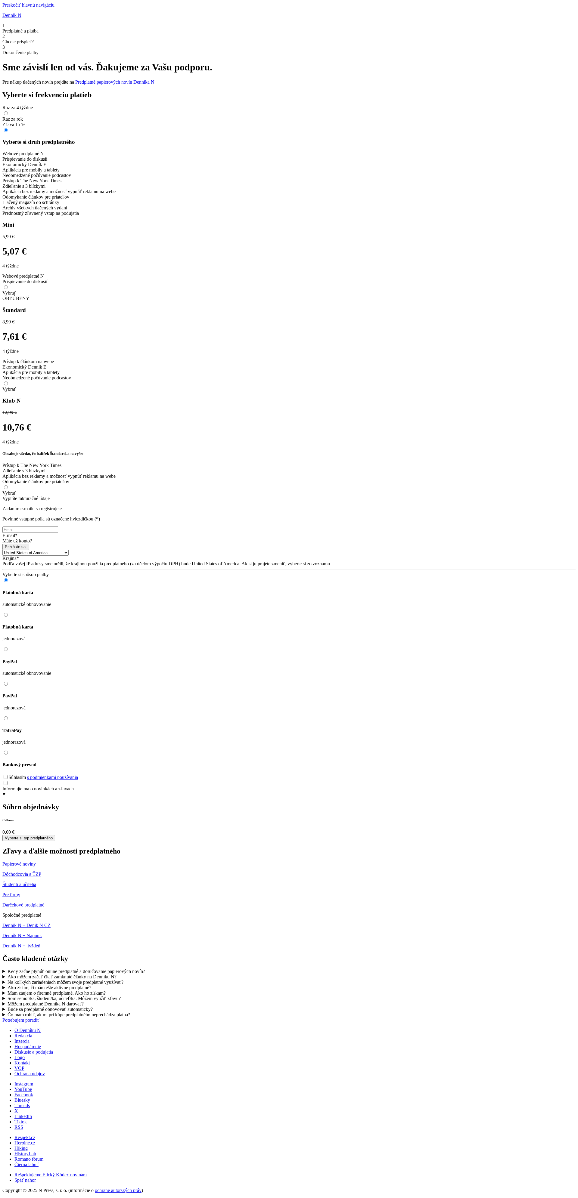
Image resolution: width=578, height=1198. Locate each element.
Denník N (11, 15)
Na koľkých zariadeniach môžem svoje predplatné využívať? (65, 982)
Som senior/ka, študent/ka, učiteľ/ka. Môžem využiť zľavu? (64, 998)
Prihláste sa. (16, 547)
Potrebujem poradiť (20, 1020)
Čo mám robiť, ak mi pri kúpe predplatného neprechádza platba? (69, 1014)
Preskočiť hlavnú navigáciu (28, 5)
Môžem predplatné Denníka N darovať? (46, 1003)
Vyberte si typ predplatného (29, 838)
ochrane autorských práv (118, 1190)
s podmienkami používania (52, 777)
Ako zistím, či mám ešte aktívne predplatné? (49, 987)
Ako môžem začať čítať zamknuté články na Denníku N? (62, 976)
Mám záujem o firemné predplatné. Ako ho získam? (57, 993)
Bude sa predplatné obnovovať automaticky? (50, 1009)
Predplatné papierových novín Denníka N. (115, 82)
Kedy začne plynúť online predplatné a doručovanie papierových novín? (76, 971)
